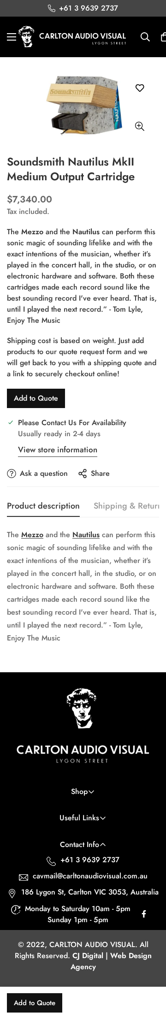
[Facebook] (144, 916)
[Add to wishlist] (139, 87)
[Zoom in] (139, 126)
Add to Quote (36, 398)
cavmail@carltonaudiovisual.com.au (90, 876)
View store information (57, 449)
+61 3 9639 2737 (89, 859)
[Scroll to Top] (149, 970)
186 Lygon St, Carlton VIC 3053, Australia (90, 892)
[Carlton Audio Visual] (72, 37)
